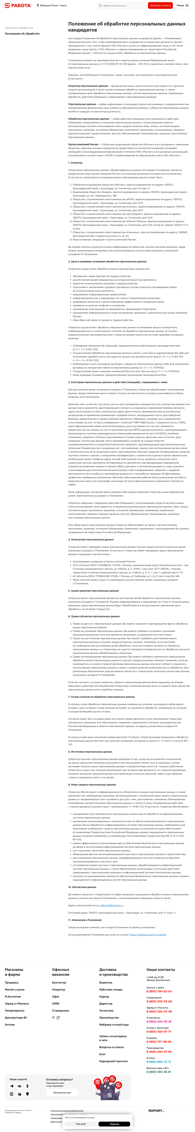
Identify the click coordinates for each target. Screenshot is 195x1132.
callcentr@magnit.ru (111, 905)
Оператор (58, 989)
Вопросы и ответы (111, 1047)
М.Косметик (13, 996)
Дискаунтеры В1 (16, 1017)
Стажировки (60, 1010)
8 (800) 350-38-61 (159, 1071)
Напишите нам (62, 1092)
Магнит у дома (14, 989)
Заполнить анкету (160, 5)
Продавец (11, 982)
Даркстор (105, 1003)
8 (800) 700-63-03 (159, 991)
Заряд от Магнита (17, 1003)
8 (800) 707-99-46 (159, 1041)
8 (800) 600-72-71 (159, 1061)
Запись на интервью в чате (113, 1038)
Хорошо (114, 1124)
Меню (180, 5)
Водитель (105, 982)
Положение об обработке (22, 33)
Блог (102, 1054)
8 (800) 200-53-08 (159, 1001)
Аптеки (10, 1024)
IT (53, 1017)
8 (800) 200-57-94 (159, 1051)
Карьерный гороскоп (113, 1061)
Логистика (106, 1010)
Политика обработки (19, 27)
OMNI (55, 1003)
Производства (109, 1017)
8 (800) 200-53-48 (159, 1011)
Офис (55, 996)
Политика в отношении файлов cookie (67, 1111)
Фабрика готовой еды (114, 1024)
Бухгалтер (59, 982)
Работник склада (110, 989)
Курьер (104, 996)
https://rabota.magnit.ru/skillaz (147, 934)
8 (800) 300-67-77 (159, 1031)
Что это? (81, 1124)
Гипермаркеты (14, 1010)
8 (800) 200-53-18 (159, 1021)
